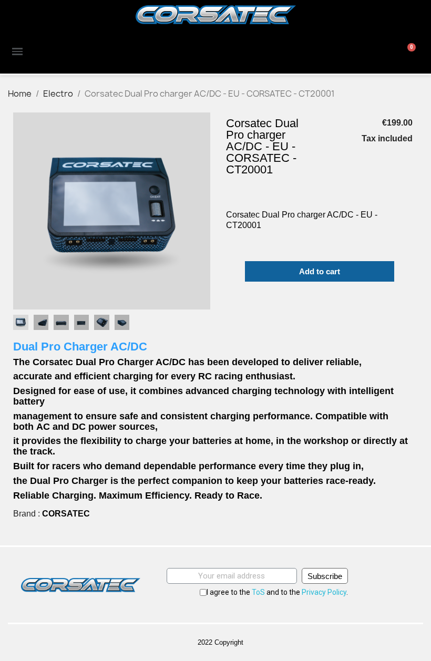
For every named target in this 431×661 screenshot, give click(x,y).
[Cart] (408, 51)
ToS (258, 592)
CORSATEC (66, 513)
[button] (22, 211)
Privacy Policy (324, 592)
